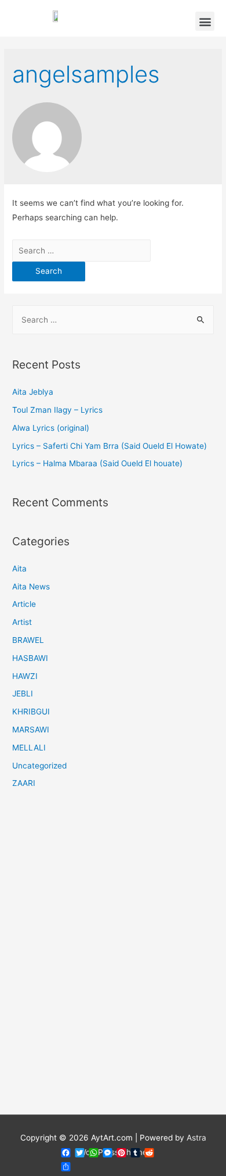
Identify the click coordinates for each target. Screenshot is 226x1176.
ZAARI (23, 783)
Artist (22, 622)
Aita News (31, 586)
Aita (19, 568)
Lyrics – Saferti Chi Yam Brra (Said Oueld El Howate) (109, 446)
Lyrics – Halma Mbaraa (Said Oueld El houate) (97, 463)
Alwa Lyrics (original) (50, 427)
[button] (204, 21)
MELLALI (29, 747)
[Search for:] (81, 250)
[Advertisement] (113, 959)
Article (24, 604)
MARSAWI (30, 729)
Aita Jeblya (32, 391)
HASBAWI (30, 658)
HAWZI (25, 676)
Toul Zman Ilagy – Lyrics (57, 409)
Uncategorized (39, 765)
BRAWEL (28, 640)
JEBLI (22, 693)
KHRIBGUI (31, 711)
